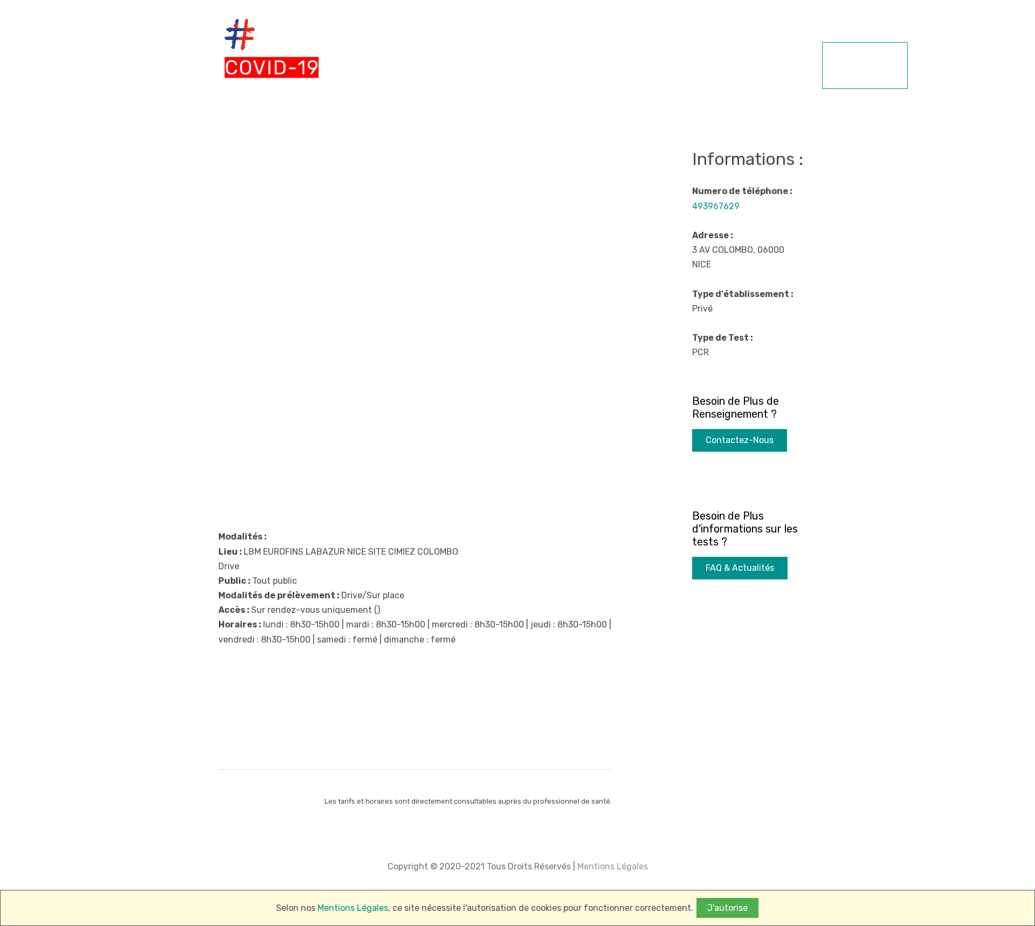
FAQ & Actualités (740, 568)
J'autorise (727, 908)
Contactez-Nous (740, 440)
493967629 (716, 206)
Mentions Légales (611, 866)
